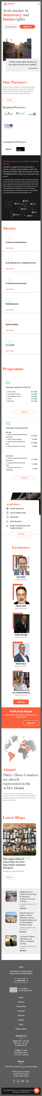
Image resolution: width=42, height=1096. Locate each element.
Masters (21, 1002)
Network (21, 1015)
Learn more (24, 412)
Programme (21, 1006)
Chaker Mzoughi (21, 635)
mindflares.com (25, 1092)
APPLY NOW (21, 980)
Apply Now (27, 26)
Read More (9, 877)
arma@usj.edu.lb (21, 1045)
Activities (21, 1011)
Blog (21, 1024)
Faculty (21, 1020)
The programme (11, 27)
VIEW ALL (21, 702)
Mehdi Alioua (21, 664)
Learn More (10, 248)
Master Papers (21, 1029)
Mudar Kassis (21, 606)
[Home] (9, 3)
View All (9, 100)
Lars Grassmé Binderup (21, 693)
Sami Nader (21, 577)
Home (21, 997)
